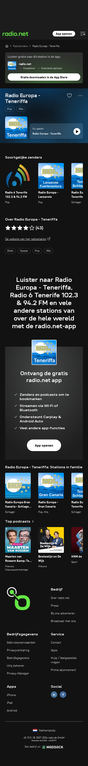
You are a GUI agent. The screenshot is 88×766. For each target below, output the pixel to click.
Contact (56, 642)
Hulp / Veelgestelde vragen (63, 660)
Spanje (24, 251)
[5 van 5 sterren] (32, 228)
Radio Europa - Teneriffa (46, 134)
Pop (9, 109)
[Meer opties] (80, 95)
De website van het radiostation (25, 239)
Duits (10, 251)
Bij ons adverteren (63, 613)
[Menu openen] (82, 33)
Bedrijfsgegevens (18, 658)
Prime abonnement (63, 670)
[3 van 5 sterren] (20, 228)
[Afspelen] (76, 131)
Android (12, 710)
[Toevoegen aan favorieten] (69, 95)
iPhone (11, 695)
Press (55, 605)
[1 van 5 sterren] (8, 228)
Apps (54, 650)
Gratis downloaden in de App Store (44, 77)
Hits (21, 109)
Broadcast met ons (63, 621)
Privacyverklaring (18, 650)
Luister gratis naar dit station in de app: (34, 56)
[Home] (7, 46)
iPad (10, 702)
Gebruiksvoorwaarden (21, 642)
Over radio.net (60, 598)
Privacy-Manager (18, 673)
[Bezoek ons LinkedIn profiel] (54, 694)
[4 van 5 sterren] (26, 228)
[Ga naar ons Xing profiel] (63, 694)
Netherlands (46, 730)
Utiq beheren (15, 665)
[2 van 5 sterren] (14, 228)
